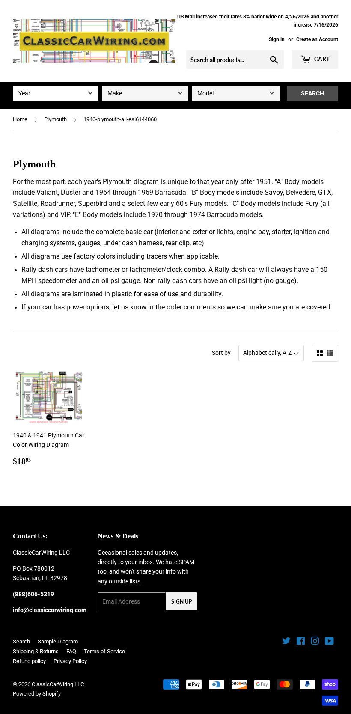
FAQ (71, 651)
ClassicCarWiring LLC (58, 684)
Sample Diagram (58, 641)
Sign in (277, 39)
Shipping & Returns (36, 651)
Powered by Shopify (37, 693)
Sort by (221, 352)
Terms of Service (104, 651)
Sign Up (181, 601)
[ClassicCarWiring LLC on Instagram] (315, 642)
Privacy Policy (70, 661)
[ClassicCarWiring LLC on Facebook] (300, 642)
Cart (321, 58)
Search (312, 93)
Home (20, 119)
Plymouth (55, 119)
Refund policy (29, 661)
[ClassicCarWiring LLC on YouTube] (329, 642)
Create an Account (317, 39)
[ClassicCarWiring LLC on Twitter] (286, 642)
